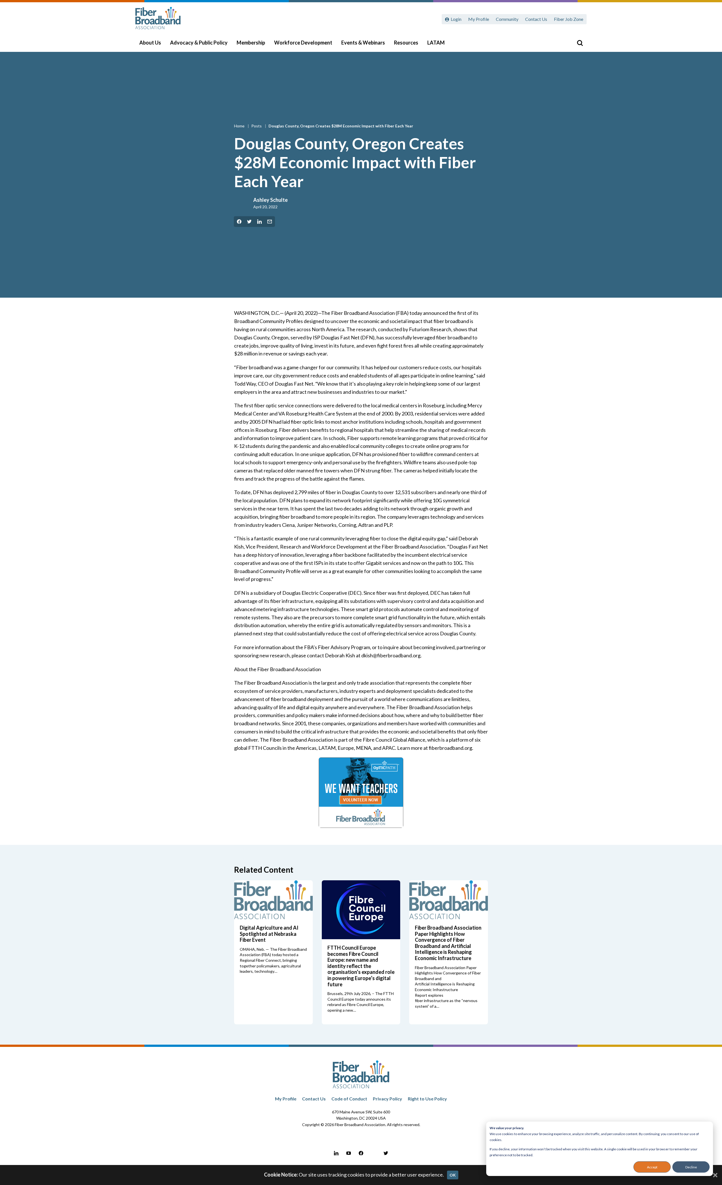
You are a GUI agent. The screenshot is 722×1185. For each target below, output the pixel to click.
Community (507, 19)
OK (453, 1175)
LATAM (436, 42)
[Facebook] (361, 1153)
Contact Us (536, 19)
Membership (251, 42)
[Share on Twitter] (249, 221)
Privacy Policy (387, 1098)
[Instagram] (373, 1153)
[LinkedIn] (336, 1153)
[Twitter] (386, 1153)
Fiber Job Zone (568, 19)
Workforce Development (303, 42)
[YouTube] (349, 1153)
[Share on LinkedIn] (259, 221)
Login (456, 19)
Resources (406, 42)
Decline (691, 1167)
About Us (150, 42)
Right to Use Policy (427, 1098)
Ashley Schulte (270, 200)
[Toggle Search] (580, 43)
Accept (652, 1167)
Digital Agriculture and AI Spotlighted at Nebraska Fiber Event (269, 934)
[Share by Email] (270, 221)
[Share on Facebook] (239, 221)
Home (239, 125)
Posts (257, 125)
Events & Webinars (363, 42)
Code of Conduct (349, 1098)
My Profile (478, 19)
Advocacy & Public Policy (199, 42)
